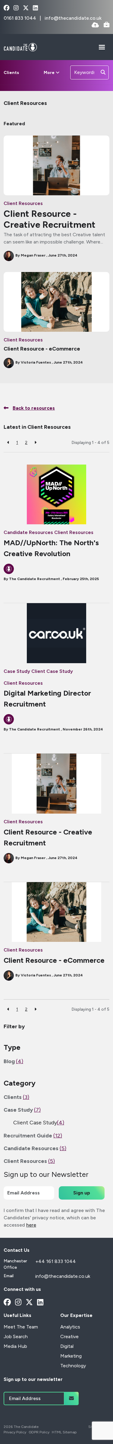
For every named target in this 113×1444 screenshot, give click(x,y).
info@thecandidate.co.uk (73, 18)
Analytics (70, 1327)
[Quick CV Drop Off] (95, 25)
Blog (13, 1061)
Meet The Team (21, 1327)
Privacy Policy (15, 1432)
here (31, 1225)
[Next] (35, 443)
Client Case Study (52, 671)
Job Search (16, 1336)
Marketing (71, 1356)
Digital (67, 1346)
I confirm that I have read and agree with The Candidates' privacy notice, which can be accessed (54, 1217)
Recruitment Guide (33, 1135)
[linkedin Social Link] (35, 8)
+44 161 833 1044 (55, 1261)
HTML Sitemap (64, 1432)
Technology (73, 1365)
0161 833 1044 (20, 18)
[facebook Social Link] (6, 8)
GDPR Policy (39, 1432)
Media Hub (15, 1346)
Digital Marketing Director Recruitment (47, 698)
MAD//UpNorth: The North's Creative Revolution (51, 548)
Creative (69, 1336)
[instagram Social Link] (16, 8)
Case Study (17, 671)
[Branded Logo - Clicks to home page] (20, 47)
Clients (11, 72)
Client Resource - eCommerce (42, 348)
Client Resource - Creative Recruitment (50, 219)
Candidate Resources (28, 532)
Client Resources (23, 203)
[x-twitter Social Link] (26, 8)
